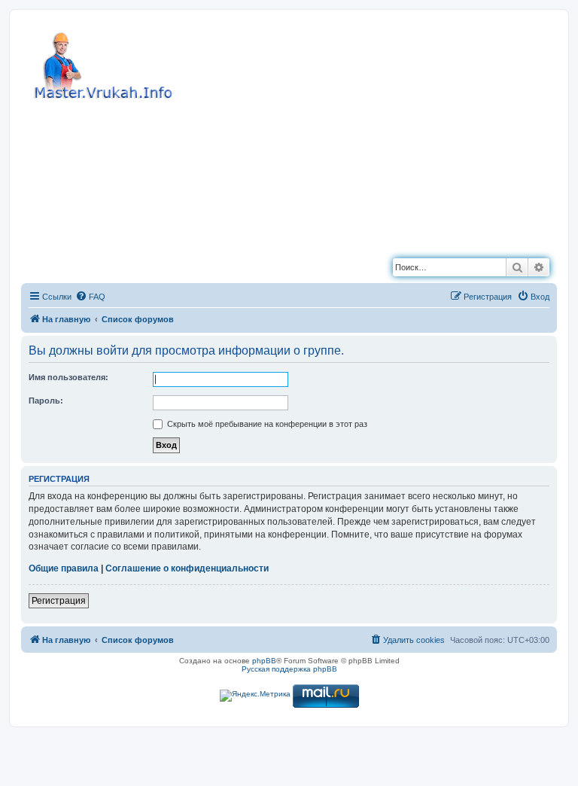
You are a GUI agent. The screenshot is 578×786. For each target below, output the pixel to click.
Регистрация (59, 601)
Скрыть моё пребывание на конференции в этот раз (266, 423)
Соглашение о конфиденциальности (187, 568)
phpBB (264, 661)
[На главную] (105, 63)
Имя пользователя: (68, 377)
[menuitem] (90, 297)
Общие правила (64, 568)
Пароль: (46, 400)
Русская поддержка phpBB (289, 669)
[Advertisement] (344, 130)
